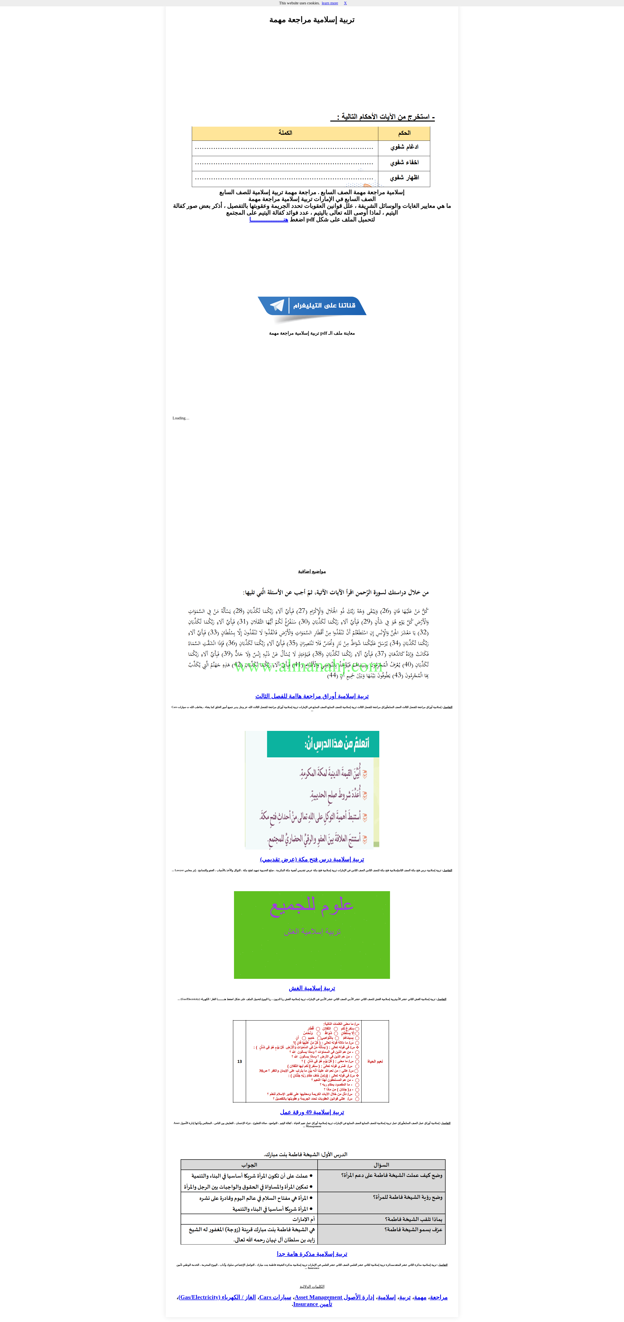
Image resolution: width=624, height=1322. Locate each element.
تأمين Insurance (312, 1304)
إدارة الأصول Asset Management (334, 1297)
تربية (405, 1297)
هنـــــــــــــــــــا (268, 219)
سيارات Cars (275, 1297)
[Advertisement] (312, 72)
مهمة (420, 1297)
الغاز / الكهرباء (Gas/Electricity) (217, 1297)
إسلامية (387, 1297)
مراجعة (439, 1297)
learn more (330, 3)
